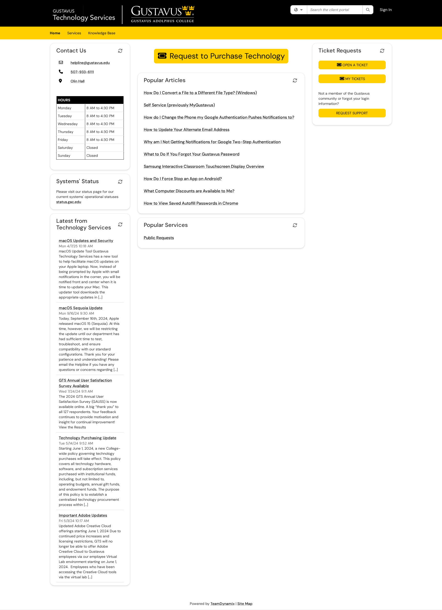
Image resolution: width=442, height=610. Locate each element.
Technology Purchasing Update (87, 437)
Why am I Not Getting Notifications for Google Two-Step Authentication (212, 142)
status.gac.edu (68, 201)
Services (74, 33)
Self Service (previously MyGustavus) (179, 105)
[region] (162, 57)
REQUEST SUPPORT (352, 113)
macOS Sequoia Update (81, 307)
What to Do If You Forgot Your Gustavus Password (191, 154)
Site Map (244, 603)
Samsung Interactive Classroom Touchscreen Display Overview (204, 166)
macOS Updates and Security (86, 240)
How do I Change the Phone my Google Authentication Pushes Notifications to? (219, 117)
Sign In (386, 9)
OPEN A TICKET (355, 65)
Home (55, 33)
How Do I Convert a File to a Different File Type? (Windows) (200, 92)
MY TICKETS (355, 78)
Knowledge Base (101, 33)
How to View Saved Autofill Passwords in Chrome (191, 203)
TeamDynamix (223, 603)
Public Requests (159, 237)
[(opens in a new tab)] (124, 14)
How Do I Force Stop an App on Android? (183, 178)
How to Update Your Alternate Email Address (186, 129)
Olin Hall (77, 81)
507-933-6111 (82, 72)
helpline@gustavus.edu (90, 62)
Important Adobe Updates (83, 515)
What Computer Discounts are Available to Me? (189, 191)
